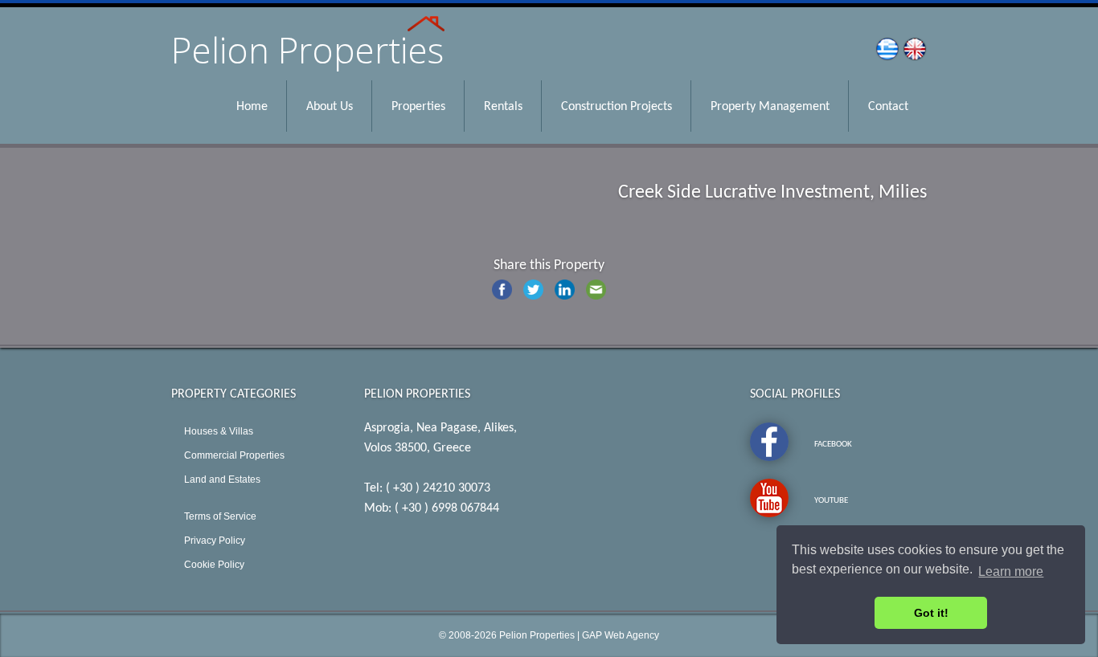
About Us (329, 106)
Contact (888, 106)
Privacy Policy (214, 540)
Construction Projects (616, 106)
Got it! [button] (931, 612)
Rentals (503, 106)
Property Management (770, 106)
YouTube (831, 500)
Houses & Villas (218, 431)
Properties (418, 106)
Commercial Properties (234, 455)
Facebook (833, 444)
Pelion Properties (537, 635)
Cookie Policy (214, 564)
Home (252, 106)
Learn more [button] (1010, 571)
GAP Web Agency (620, 635)
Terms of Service (220, 516)
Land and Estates (222, 479)
